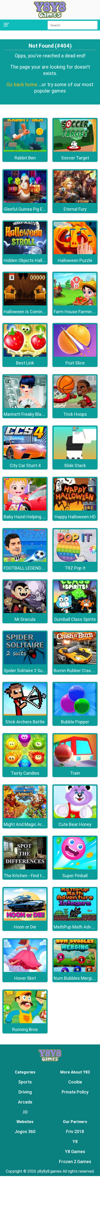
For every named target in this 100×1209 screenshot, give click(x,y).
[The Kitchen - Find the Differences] (25, 868)
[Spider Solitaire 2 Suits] (25, 663)
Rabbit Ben (25, 157)
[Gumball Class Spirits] (75, 612)
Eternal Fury (75, 209)
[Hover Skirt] (25, 971)
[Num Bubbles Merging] (75, 971)
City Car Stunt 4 (25, 465)
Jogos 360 (25, 1131)
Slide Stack (75, 465)
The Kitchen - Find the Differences (37, 875)
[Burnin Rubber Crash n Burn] (75, 663)
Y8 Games (75, 1151)
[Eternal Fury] (75, 201)
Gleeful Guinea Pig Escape (29, 209)
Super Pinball (75, 875)
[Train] (75, 765)
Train (75, 773)
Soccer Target (75, 157)
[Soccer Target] (75, 150)
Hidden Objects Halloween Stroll (35, 260)
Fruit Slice (75, 362)
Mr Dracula (25, 619)
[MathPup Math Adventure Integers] (75, 919)
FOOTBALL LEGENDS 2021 (29, 568)
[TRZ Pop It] (75, 560)
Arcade (25, 1102)
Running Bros (25, 1029)
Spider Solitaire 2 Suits (26, 670)
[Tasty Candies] (25, 765)
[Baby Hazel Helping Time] (25, 509)
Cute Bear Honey (75, 824)
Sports (25, 1081)
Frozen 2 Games (75, 1161)
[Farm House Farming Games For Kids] (75, 304)
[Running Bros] (25, 1022)
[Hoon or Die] (25, 919)
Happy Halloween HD (75, 516)
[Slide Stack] (75, 458)
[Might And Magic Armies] (25, 817)
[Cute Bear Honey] (75, 817)
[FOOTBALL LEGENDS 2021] (25, 560)
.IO (25, 1112)
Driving (25, 1091)
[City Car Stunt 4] (25, 458)
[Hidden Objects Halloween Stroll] (25, 253)
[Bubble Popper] (75, 714)
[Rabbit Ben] (25, 150)
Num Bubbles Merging (75, 978)
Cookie (75, 1081)
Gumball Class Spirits (75, 619)
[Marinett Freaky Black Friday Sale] (25, 407)
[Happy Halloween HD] (75, 509)
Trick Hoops (75, 414)
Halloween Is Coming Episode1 (34, 311)
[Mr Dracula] (25, 612)
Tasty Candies (25, 773)
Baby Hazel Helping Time (28, 516)
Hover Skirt (25, 978)
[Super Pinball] (75, 868)
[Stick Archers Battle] (25, 714)
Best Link (25, 362)
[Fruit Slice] (75, 355)
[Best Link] (25, 355)
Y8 (75, 1141)
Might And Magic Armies (27, 824)
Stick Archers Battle (25, 721)
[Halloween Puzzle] (75, 253)
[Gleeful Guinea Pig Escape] (25, 201)
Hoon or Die (25, 926)
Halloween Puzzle (75, 260)
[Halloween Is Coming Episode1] (25, 304)
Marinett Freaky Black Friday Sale (36, 414)
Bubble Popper (75, 721)
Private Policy (75, 1091)
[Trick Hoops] (75, 407)
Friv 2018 (75, 1131)
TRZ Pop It (75, 568)
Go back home (23, 84)
